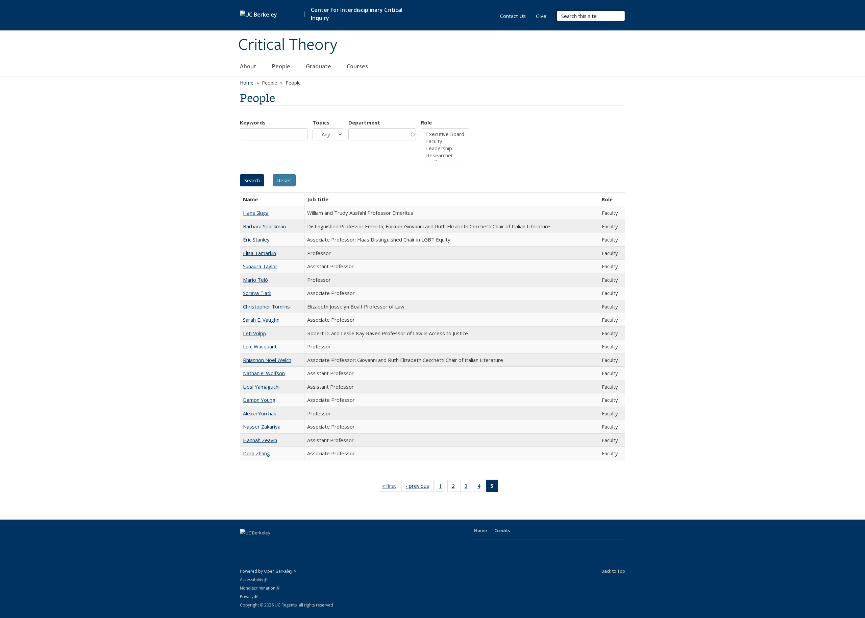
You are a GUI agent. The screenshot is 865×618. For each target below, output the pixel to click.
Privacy (248, 596)
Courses (357, 66)
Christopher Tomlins (266, 306)
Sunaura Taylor (260, 266)
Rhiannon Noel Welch (267, 360)
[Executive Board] (445, 134)
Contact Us (513, 16)
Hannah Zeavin (260, 440)
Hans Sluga (256, 212)
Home (246, 82)
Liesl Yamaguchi (261, 386)
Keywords (253, 122)
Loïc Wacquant (260, 346)
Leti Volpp (254, 333)
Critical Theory (287, 45)
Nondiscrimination (259, 588)
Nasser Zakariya (261, 426)
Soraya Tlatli (257, 293)
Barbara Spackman (264, 226)
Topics (321, 122)
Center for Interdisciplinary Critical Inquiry (356, 14)
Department (364, 122)
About (249, 66)
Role (426, 122)
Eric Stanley (256, 239)
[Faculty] (445, 141)
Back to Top (613, 571)
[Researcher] (445, 155)
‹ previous (420, 487)
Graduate (319, 66)
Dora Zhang (256, 453)
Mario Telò (255, 279)
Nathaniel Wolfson (264, 373)
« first (391, 487)
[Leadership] (445, 148)
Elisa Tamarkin (259, 253)
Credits (502, 530)
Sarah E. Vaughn (261, 319)
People (282, 66)
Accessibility (253, 579)
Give (541, 16)
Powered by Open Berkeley (268, 571)
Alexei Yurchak (259, 413)
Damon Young (259, 399)
